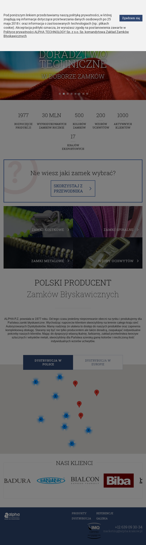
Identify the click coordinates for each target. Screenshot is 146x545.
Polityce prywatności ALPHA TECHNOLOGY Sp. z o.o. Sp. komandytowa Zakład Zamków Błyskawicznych (66, 34)
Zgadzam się (131, 18)
